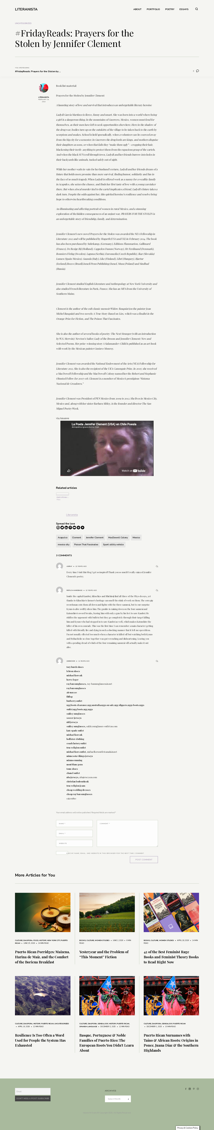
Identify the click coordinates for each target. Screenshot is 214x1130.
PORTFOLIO (153, 9)
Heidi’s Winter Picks (62, 498)
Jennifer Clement (95, 537)
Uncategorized (23, 23)
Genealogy (103, 1023)
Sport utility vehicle (113, 544)
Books (82, 940)
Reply (157, 566)
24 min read (42, 943)
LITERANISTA (26, 9)
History (42, 940)
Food (35, 940)
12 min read (37, 1026)
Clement (76, 537)
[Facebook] (58, 527)
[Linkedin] (66, 527)
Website (63, 843)
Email (62, 833)
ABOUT (137, 9)
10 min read (169, 1026)
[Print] (78, 527)
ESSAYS (184, 9)
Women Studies (102, 940)
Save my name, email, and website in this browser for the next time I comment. (105, 853)
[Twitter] (62, 527)
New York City (53, 940)
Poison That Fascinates (86, 544)
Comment (105, 824)
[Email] (74, 527)
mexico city (63, 544)
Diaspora (27, 940)
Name (62, 824)
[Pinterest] (70, 527)
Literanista (72, 514)
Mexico (136, 537)
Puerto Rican (47, 1023)
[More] (82, 527)
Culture (19, 940)
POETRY (169, 9)
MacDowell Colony (118, 537)
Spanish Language (88, 1026)
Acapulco (62, 537)
